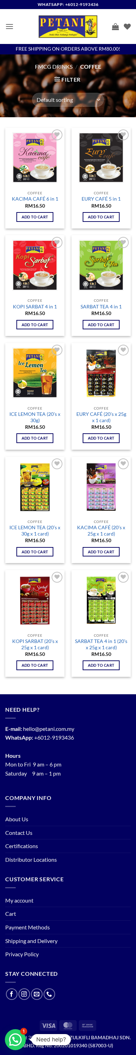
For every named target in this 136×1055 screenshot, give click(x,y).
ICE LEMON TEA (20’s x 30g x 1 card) (34, 531)
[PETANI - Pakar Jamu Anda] (68, 26)
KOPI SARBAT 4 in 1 (35, 306)
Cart (10, 913)
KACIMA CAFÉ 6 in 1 (35, 199)
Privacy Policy (22, 954)
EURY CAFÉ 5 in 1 (101, 199)
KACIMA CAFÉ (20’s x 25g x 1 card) (101, 531)
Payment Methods (27, 927)
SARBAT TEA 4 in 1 (101, 306)
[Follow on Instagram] (24, 994)
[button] (9, 26)
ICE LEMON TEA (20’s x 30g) (34, 417)
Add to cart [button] (35, 217)
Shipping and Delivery (31, 940)
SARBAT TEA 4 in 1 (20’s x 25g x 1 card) (101, 644)
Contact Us (18, 832)
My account (19, 900)
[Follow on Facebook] (11, 994)
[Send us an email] (37, 994)
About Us (16, 819)
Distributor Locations (31, 859)
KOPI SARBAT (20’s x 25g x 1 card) (35, 644)
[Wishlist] (127, 26)
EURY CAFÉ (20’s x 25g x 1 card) (101, 417)
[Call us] (49, 994)
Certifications (21, 846)
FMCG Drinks (54, 66)
